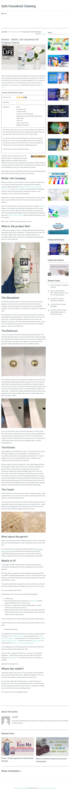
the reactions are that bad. (26, 643)
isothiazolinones (13, 657)
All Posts (33, 32)
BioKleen (17, 189)
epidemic (10, 638)
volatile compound (18, 636)
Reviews (39, 32)
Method (20, 187)
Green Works (35, 187)
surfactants (33, 601)
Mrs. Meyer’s (27, 187)
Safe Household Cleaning (18, 6)
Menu (5, 13)
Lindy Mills (4, 32)
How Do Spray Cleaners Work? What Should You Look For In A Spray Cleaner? (59, 293)
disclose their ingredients (16, 215)
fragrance (42, 206)
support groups (36, 640)
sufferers (14, 643)
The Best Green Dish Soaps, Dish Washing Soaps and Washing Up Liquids (58, 312)
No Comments (26, 32)
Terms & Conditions (50, 788)
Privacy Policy (41, 788)
